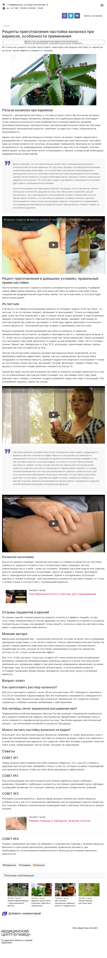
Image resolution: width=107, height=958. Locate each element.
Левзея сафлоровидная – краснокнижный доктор (18, 903)
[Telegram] (71, 15)
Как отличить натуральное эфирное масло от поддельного (65, 903)
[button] (102, 5)
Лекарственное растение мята (86, 902)
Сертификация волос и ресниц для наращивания (62, 594)
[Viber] (64, 15)
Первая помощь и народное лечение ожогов (59, 820)
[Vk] (77, 15)
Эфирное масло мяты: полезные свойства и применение (41, 903)
